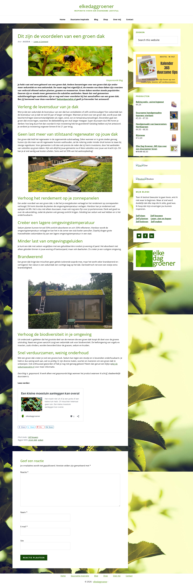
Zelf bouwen (33, 437)
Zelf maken (156, 221)
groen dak (33, 440)
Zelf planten (142, 218)
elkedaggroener (96, 6)
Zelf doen (140, 215)
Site (22, 540)
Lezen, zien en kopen (161, 218)
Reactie (24, 472)
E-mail (24, 526)
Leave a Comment (41, 41)
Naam (23, 512)
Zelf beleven (142, 221)
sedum (40, 440)
